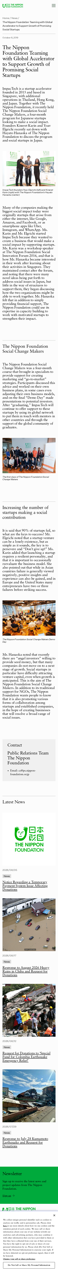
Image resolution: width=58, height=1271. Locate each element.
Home (5, 18)
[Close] (54, 1215)
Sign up (6, 1195)
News (14, 18)
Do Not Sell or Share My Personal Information (29, 1265)
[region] (29, 1241)
